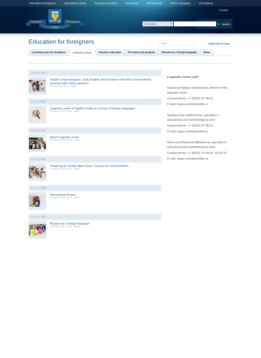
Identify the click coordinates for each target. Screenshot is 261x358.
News (206, 52)
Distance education (110, 52)
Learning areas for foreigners (49, 52)
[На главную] (54, 19)
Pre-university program (141, 52)
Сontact (223, 10)
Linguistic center (82, 52)
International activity (75, 3)
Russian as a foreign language (179, 52)
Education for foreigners (43, 3)
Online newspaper (180, 3)
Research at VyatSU (106, 3)
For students (206, 3)
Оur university (154, 3)
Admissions (132, 3)
